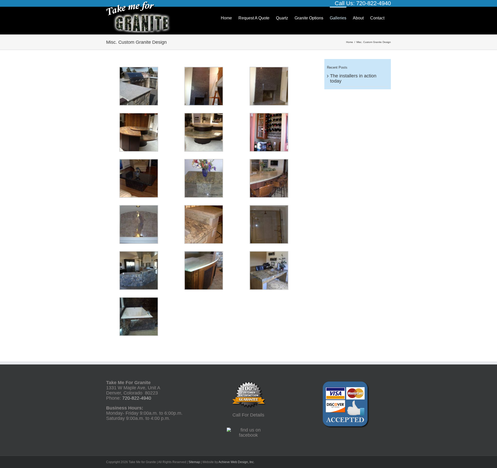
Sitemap (194, 462)
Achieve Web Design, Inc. (236, 462)
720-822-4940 (373, 3)
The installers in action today (353, 78)
